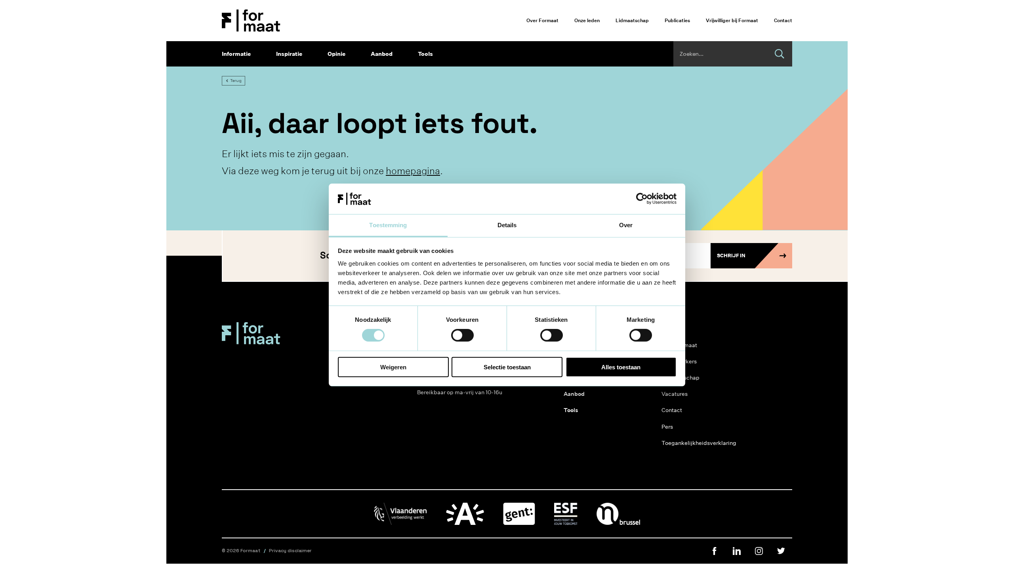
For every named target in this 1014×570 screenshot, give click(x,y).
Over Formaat (542, 20)
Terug (236, 80)
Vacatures (674, 393)
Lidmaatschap (632, 20)
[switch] (462, 335)
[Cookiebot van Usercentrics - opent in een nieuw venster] (642, 199)
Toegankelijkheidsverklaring (698, 442)
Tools (425, 53)
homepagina (413, 170)
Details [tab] (507, 225)
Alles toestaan (620, 366)
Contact (783, 20)
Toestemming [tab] (388, 225)
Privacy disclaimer (290, 550)
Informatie (236, 53)
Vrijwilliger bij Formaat (732, 20)
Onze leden (587, 20)
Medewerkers (679, 361)
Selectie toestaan (507, 366)
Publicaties (677, 20)
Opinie (336, 53)
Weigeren (393, 366)
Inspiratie (289, 53)
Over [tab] (626, 225)
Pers (667, 426)
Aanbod (382, 53)
